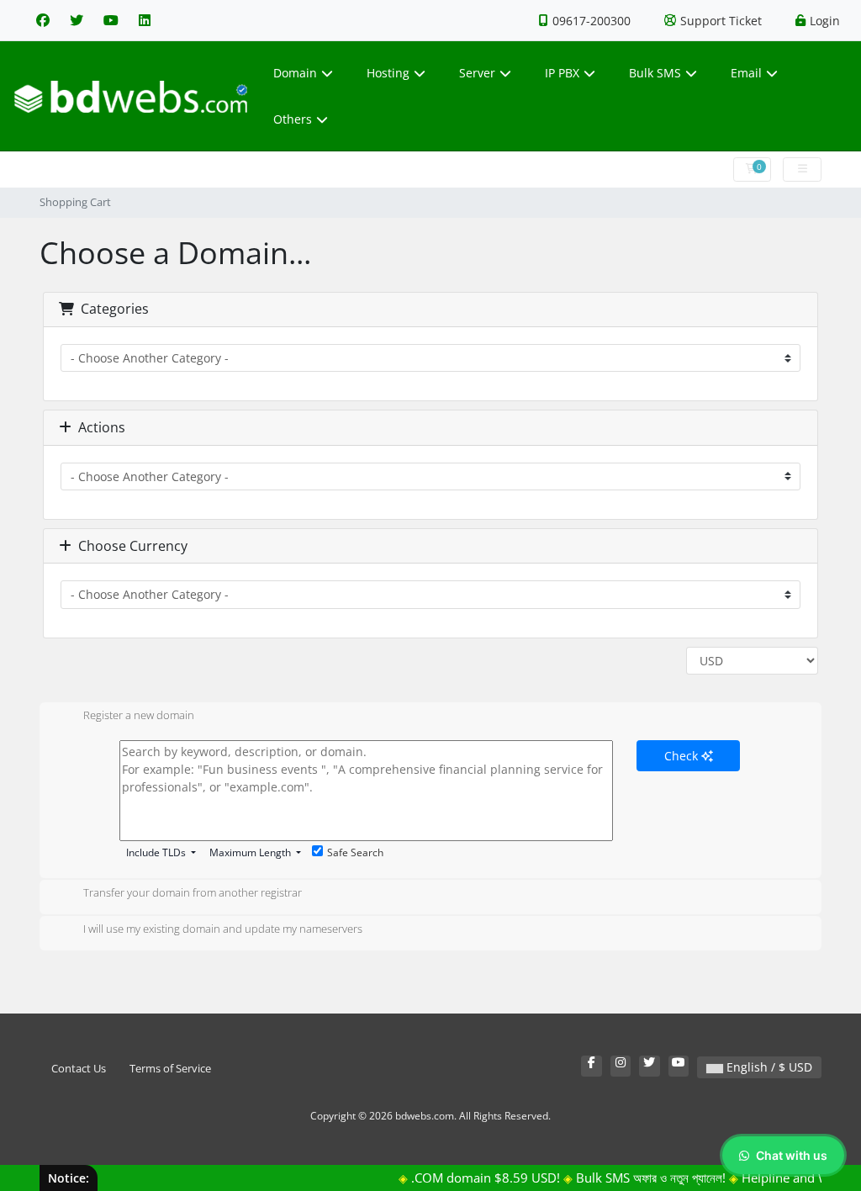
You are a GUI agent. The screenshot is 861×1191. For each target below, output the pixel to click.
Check (682, 756)
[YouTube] (111, 20)
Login (825, 21)
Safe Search (355, 852)
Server (477, 73)
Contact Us (78, 1068)
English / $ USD (767, 1067)
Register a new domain (138, 715)
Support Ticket (721, 21)
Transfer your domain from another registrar (192, 893)
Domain (295, 73)
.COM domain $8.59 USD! (473, 1177)
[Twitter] (76, 20)
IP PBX (562, 73)
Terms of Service (170, 1068)
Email (746, 73)
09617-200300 (591, 21)
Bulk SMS (655, 73)
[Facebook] (42, 20)
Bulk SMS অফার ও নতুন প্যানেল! (638, 1177)
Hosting (388, 73)
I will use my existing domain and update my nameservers (222, 929)
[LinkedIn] (144, 20)
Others (292, 119)
